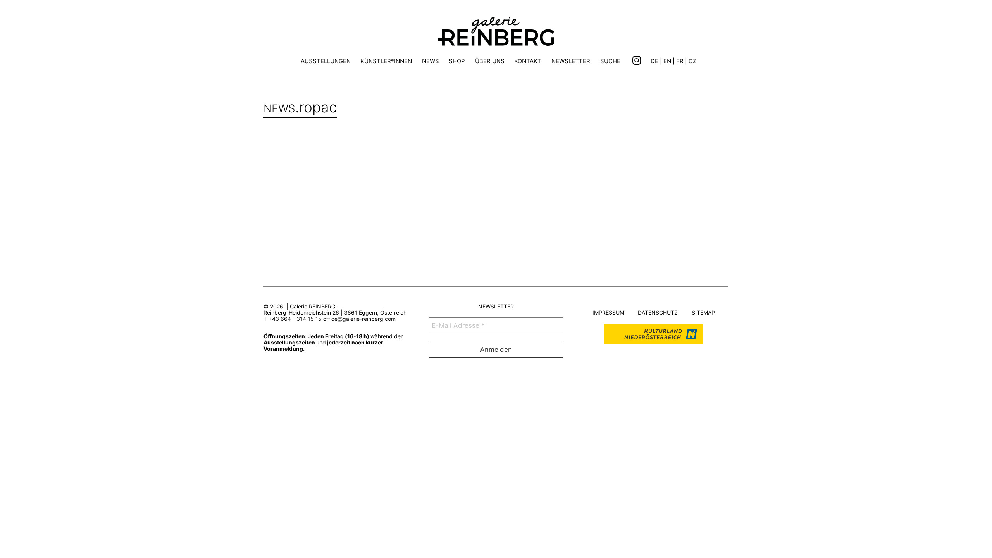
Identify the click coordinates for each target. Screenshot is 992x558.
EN (667, 61)
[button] (610, 62)
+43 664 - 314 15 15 (295, 319)
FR (680, 61)
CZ (692, 61)
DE (654, 61)
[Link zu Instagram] (636, 60)
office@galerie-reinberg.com (359, 319)
